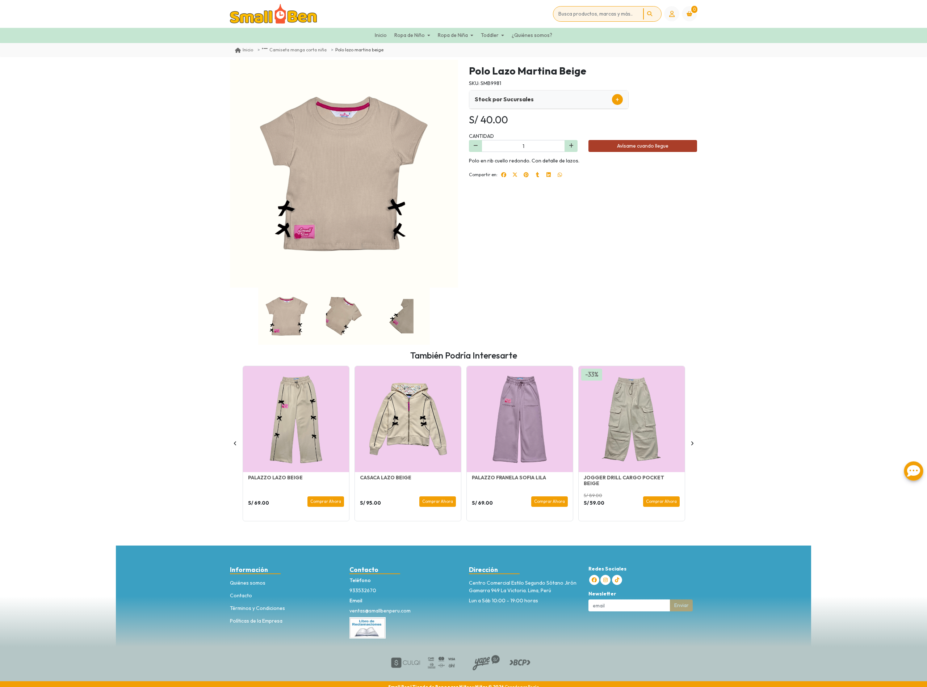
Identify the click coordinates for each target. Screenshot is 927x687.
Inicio (381, 35)
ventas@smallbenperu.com (380, 610)
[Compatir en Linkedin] (549, 175)
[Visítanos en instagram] (605, 580)
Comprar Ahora (325, 501)
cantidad (481, 136)
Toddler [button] (490, 35)
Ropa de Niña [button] (453, 35)
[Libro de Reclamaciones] (367, 627)
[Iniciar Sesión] (671, 13)
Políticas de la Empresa (256, 621)
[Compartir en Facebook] (504, 175)
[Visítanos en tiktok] (617, 580)
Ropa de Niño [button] (409, 35)
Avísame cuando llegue (642, 146)
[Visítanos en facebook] (594, 580)
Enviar (681, 605)
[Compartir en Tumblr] (537, 175)
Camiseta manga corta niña (298, 49)
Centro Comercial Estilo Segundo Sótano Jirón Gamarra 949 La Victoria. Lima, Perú (522, 587)
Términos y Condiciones (257, 608)
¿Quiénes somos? (532, 35)
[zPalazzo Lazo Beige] (296, 419)
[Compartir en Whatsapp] (560, 175)
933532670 (362, 590)
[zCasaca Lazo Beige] (408, 419)
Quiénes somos (247, 583)
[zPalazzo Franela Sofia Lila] (520, 419)
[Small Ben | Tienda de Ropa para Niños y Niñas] (390, 14)
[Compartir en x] (515, 175)
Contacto (241, 595)
